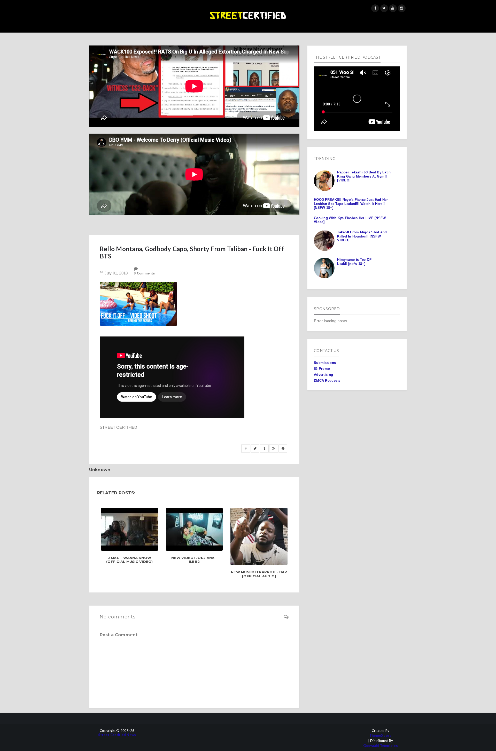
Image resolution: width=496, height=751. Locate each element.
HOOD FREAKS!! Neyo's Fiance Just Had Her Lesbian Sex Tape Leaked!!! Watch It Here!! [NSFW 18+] (351, 204)
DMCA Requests (327, 380)
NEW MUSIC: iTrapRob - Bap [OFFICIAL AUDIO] (259, 574)
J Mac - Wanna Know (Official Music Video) (129, 560)
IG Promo (322, 369)
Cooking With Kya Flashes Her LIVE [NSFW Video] (350, 220)
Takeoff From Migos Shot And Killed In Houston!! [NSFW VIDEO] (362, 236)
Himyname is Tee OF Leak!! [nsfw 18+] (354, 262)
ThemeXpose (380, 736)
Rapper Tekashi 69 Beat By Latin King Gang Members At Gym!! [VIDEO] (364, 176)
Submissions (325, 363)
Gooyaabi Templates (380, 746)
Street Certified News (117, 735)
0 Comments (144, 273)
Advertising (323, 375)
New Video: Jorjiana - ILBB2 (194, 560)
